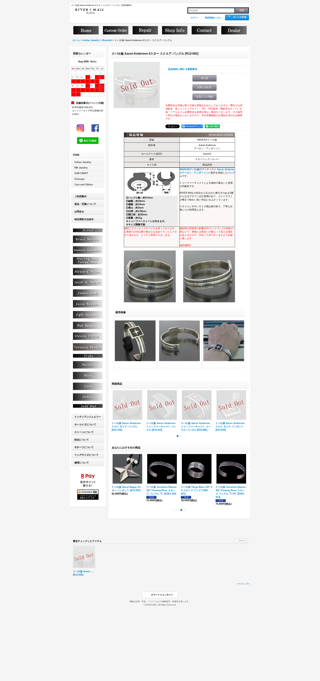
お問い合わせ (204, 87)
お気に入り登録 (204, 96)
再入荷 (204, 78)
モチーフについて (84, 447)
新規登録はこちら (213, 17)
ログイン (195, 17)
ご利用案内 (80, 196)
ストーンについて (84, 432)
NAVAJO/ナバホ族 (189, 169)
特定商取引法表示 (84, 219)
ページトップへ (243, 584)
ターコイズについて (85, 424)
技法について (81, 439)
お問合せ (79, 211)
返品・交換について (85, 204)
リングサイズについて (86, 454)
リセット (242, 540)
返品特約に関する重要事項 (182, 69)
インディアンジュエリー (87, 416)
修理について (81, 462)
